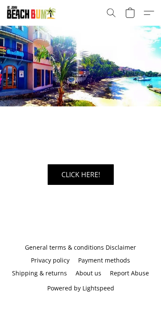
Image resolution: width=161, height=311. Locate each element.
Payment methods (104, 260)
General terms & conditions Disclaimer (80, 247)
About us (88, 273)
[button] (33, 13)
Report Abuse (129, 273)
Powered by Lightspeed (80, 288)
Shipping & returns (39, 273)
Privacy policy (50, 260)
